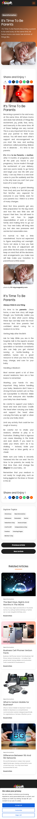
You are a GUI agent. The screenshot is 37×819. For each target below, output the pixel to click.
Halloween (8, 518)
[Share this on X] (13, 81)
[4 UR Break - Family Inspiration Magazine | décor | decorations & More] (6, 3)
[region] (18, 803)
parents (23, 309)
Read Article (7, 616)
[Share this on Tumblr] (27, 81)
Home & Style (22, 523)
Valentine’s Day (10, 523)
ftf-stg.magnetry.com (19, 287)
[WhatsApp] (24, 81)
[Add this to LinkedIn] (17, 81)
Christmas (8, 514)
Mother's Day (9, 536)
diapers (6, 468)
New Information (9, 15)
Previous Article (18, 545)
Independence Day (21, 527)
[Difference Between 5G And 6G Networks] (18, 736)
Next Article (18, 551)
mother (30, 155)
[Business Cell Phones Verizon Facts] (18, 632)
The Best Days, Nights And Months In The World (16, 603)
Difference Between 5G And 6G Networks (17, 756)
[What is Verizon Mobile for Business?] (18, 684)
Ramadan (17, 518)
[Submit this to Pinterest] (20, 81)
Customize (18, 810)
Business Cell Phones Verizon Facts (17, 651)
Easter (26, 518)
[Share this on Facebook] (9, 81)
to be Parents (17, 155)
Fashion (7, 531)
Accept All (18, 805)
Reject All (19, 815)
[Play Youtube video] (18, 93)
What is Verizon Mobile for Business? (16, 703)
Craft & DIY (8, 527)
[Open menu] (34, 3)
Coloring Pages (18, 531)
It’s (4, 155)
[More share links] (31, 81)
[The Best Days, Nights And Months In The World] (18, 584)
